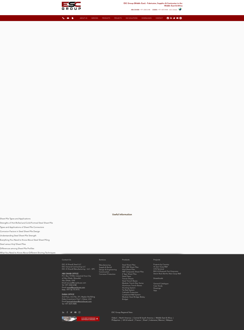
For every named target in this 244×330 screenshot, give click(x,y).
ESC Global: (173, 10)
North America (125, 318)
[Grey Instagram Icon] (79, 312)
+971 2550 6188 (145, 10)
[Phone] (63, 18)
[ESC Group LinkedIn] (171, 18)
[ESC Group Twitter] (174, 18)
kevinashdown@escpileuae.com (79, 301)
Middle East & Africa (164, 318)
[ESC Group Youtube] (177, 18)
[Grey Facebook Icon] (67, 312)
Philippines (116, 320)
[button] (132, 18)
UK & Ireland (128, 320)
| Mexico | (161, 320)
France (138, 320)
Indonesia (153, 320)
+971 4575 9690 (163, 10)
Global (114, 318)
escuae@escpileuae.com (76, 283)
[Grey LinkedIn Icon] (63, 312)
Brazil (144, 320)
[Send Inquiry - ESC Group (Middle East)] (68, 18)
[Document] (72, 18)
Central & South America (143, 318)
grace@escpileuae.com (76, 287)
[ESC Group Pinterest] (180, 18)
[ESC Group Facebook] (168, 18)
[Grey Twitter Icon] (71, 312)
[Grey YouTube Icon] (75, 312)
